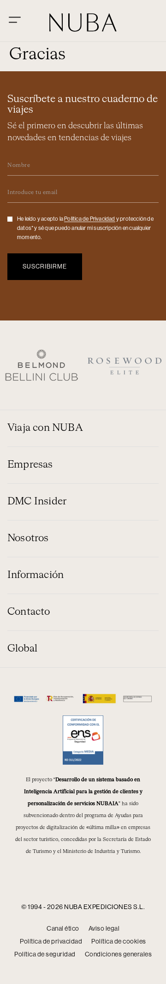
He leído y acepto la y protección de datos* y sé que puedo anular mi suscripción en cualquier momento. (85, 228)
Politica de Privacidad (89, 219)
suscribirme (45, 266)
